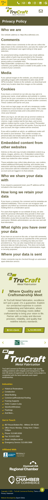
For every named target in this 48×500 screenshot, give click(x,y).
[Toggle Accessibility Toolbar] (42, 489)
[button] (3, 342)
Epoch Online (20, 498)
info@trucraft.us (16, 439)
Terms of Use (38, 491)
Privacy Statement (7, 493)
